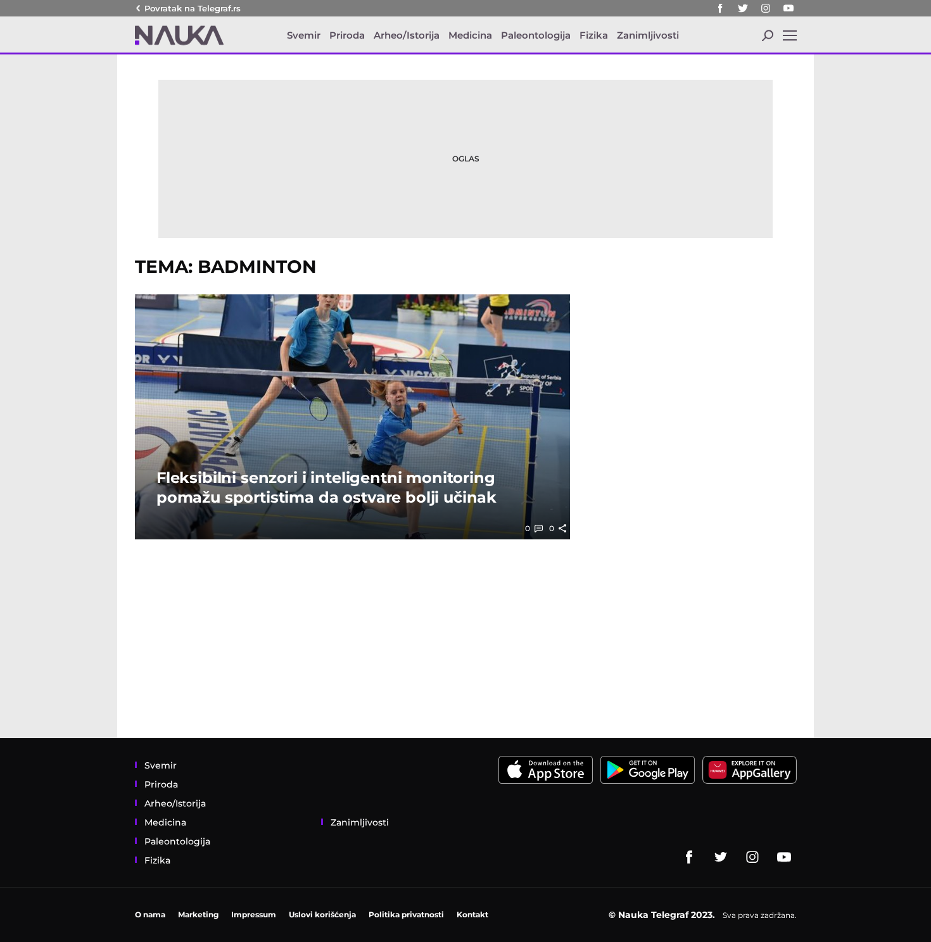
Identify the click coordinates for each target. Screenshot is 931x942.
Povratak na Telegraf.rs (192, 8)
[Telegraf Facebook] (720, 8)
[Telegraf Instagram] (765, 8)
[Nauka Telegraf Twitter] (743, 8)
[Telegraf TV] (788, 8)
